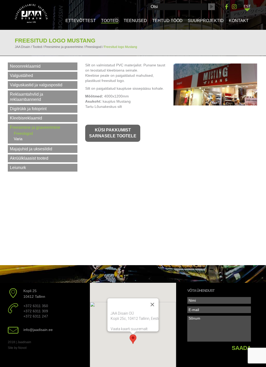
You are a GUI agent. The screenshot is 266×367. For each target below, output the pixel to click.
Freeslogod (23, 133)
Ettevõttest (80, 20)
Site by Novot (17, 347)
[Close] (152, 304)
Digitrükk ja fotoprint (28, 109)
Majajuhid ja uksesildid (31, 149)
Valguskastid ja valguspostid (36, 85)
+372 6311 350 (35, 306)
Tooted (109, 20)
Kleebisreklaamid (26, 118)
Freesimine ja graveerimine (35, 127)
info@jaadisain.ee (38, 330)
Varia (18, 139)
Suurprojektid (206, 20)
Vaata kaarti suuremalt (128, 329)
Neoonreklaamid (25, 66)
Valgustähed (21, 75)
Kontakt (239, 20)
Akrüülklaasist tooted (29, 158)
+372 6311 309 (35, 311)
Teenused (135, 20)
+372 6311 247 (35, 316)
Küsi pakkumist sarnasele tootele (112, 133)
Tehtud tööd (167, 20)
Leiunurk (18, 167)
